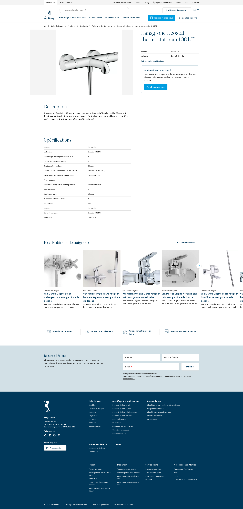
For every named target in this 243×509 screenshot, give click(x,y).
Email (128, 366)
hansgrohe (175, 51)
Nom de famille (171, 357)
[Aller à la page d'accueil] (49, 14)
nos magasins (180, 74)
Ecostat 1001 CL (177, 56)
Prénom (129, 357)
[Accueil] (45, 26)
